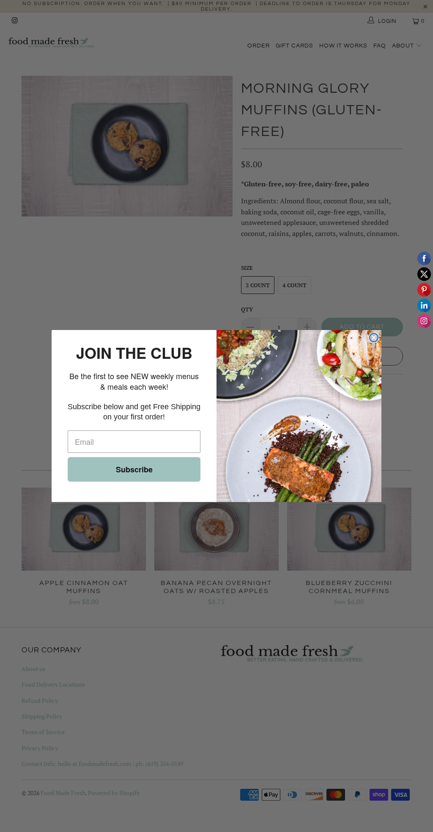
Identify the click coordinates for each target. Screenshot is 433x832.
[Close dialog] (374, 337)
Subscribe (134, 469)
